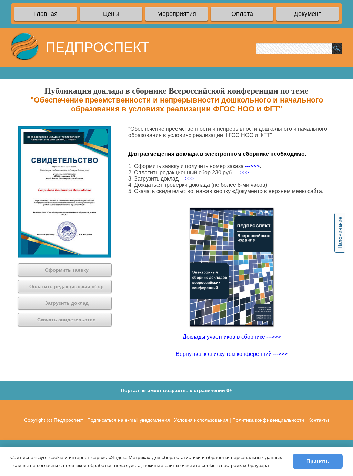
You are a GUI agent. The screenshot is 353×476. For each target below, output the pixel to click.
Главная (45, 13)
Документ (307, 13)
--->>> (252, 166)
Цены (111, 13)
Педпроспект (68, 420)
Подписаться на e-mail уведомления (128, 420)
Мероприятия (176, 13)
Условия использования (201, 420)
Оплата (242, 13)
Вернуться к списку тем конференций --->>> (232, 354)
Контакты (318, 420)
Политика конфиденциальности (268, 420)
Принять (317, 461)
